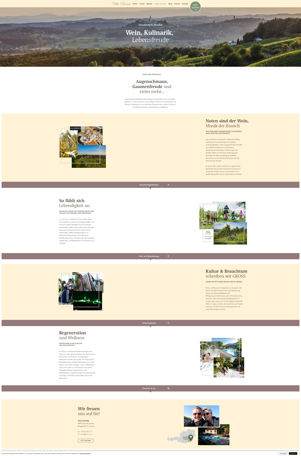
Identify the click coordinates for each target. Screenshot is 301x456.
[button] (195, 6)
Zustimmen (293, 453)
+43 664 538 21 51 (86, 431)
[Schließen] (299, 453)
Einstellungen (283, 453)
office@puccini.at (85, 434)
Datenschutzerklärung (85, 453)
